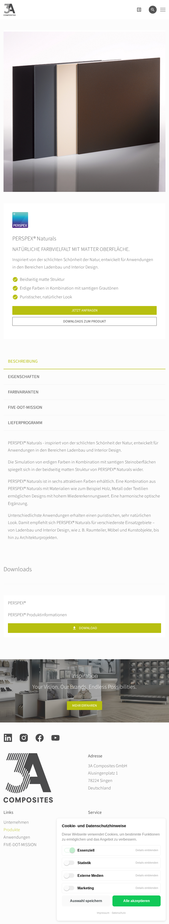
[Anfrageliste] (139, 9)
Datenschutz (119, 913)
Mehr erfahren (84, 705)
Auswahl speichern (86, 901)
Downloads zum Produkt (84, 321)
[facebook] (39, 737)
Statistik (84, 863)
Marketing (85, 888)
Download (88, 628)
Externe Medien (90, 875)
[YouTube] (55, 737)
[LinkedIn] (8, 737)
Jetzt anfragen (84, 310)
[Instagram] (23, 737)
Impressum (103, 913)
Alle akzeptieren (136, 901)
